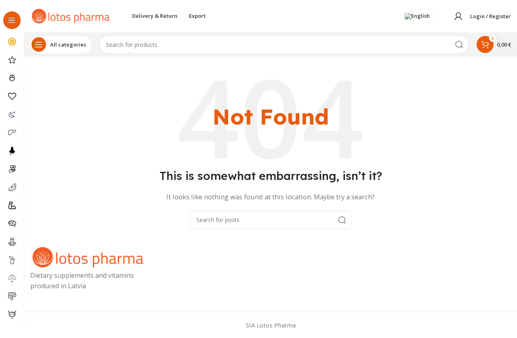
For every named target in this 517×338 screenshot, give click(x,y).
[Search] (459, 44)
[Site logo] (70, 15)
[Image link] (87, 257)
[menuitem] (419, 16)
